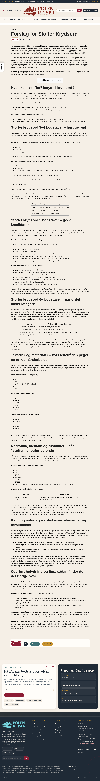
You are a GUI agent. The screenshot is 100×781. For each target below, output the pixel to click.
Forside (79, 1)
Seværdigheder (87, 20)
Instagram (81, 749)
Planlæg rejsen (90, 10)
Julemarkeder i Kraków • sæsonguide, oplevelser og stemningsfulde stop (34, 1)
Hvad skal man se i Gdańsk (40, 727)
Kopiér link (47, 644)
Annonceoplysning (73, 769)
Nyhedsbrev (95, 1)
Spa (30, 20)
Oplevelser (63, 20)
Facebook (16, 644)
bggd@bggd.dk (82, 726)
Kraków (5, 20)
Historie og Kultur (48, 20)
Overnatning (58, 733)
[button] (2, 67)
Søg (79, 10)
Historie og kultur (37, 736)
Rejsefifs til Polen (37, 730)
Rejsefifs (74, 20)
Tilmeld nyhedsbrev (14, 695)
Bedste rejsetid (59, 724)
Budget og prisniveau (61, 730)
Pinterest (35, 644)
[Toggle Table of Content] (58, 80)
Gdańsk (13, 20)
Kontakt (70, 772)
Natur (36, 20)
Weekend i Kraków (37, 724)
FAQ (56, 739)
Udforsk (8, 10)
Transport (58, 727)
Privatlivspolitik (87, 1)
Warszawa (22, 20)
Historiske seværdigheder (39, 739)
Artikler (18, 10)
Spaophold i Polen (37, 733)
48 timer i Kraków (60, 736)
